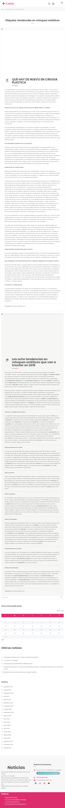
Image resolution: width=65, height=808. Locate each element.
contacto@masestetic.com (44, 780)
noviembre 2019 (8, 744)
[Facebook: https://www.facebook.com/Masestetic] (35, 783)
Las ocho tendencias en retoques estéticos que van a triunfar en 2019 (34, 362)
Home (2, 9)
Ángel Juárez (12, 382)
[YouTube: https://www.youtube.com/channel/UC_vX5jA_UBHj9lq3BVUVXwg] (48, 783)
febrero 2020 (7, 735)
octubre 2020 (8, 709)
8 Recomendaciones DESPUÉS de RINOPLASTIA (18, 663)
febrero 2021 (7, 699)
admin (16, 85)
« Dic (2, 639)
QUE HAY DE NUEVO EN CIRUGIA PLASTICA (34, 81)
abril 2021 (7, 696)
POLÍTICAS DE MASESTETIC (12, 802)
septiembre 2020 (9, 712)
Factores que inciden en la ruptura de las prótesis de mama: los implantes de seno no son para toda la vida (16, 782)
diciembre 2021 (8, 687)
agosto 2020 (7, 715)
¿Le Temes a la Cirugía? (11, 660)
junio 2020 (7, 722)
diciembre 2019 (8, 741)
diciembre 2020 (8, 703)
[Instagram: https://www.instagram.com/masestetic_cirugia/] (40, 783)
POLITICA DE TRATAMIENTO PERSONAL (15, 799)
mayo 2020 (7, 725)
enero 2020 (7, 738)
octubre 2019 (8, 748)
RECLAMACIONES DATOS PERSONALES (15, 804)
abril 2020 (7, 728)
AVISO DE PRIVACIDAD (11, 797)
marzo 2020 (7, 732)
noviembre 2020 (8, 706)
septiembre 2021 (9, 693)
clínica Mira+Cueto (11, 582)
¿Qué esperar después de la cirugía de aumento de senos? (21, 657)
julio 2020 (7, 719)
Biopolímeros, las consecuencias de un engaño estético (20, 672)
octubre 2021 (8, 690)
